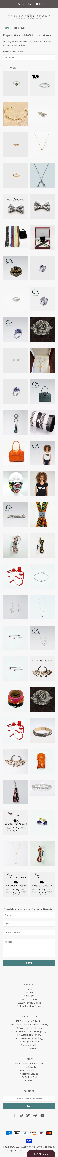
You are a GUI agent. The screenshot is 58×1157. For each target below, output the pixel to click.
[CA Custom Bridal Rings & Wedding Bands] (42, 299)
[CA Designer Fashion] (42, 453)
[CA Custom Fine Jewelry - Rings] (15, 391)
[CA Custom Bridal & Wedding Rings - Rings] (15, 299)
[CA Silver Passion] (15, 668)
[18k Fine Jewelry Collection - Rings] (15, 175)
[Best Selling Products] (42, 175)
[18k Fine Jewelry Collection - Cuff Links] (42, 114)
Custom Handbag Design (29, 1006)
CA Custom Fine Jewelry (29, 1034)
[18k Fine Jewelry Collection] (42, 83)
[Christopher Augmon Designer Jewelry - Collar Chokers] (15, 761)
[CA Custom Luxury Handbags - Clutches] (42, 422)
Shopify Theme (44, 1146)
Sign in (21, 3)
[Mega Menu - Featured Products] (15, 853)
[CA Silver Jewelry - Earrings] (15, 607)
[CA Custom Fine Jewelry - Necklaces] (42, 360)
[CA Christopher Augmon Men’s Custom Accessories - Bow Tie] (42, 206)
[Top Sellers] (42, 884)
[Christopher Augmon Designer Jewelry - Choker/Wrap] (42, 730)
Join (30, 3)
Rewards (29, 992)
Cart (42, 3)
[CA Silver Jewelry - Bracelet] (42, 576)
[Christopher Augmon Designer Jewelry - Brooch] (42, 699)
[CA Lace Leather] (42, 545)
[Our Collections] (15, 884)
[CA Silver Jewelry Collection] (42, 638)
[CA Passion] (15, 576)
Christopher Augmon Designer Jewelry (29, 1024)
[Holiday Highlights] (42, 822)
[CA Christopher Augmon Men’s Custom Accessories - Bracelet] (15, 236)
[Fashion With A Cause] (42, 788)
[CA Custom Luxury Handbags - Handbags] (15, 453)
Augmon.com (28, 1146)
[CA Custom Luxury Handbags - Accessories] (15, 422)
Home (6, 28)
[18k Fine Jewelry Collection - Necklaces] (42, 144)
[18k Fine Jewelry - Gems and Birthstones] (15, 83)
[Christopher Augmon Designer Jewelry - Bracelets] (15, 699)
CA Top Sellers (29, 1048)
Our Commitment (29, 1070)
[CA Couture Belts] (15, 268)
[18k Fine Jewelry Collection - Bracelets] (15, 114)
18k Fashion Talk (29, 1077)
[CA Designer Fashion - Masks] (15, 483)
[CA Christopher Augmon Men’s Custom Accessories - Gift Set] (42, 237)
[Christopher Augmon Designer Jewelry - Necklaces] (15, 792)
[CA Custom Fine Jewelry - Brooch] (42, 329)
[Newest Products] (42, 853)
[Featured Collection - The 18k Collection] (15, 822)
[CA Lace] (15, 514)
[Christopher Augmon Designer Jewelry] (42, 668)
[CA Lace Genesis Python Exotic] (15, 545)
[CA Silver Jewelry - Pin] (15, 638)
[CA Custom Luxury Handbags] (42, 391)
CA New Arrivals (29, 1045)
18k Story (29, 995)
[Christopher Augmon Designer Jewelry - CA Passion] (15, 730)
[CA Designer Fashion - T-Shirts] (42, 483)
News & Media (29, 1066)
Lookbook (29, 1080)
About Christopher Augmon (29, 1063)
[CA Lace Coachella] (42, 514)
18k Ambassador (29, 999)
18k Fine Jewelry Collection (29, 1021)
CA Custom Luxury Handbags (29, 1038)
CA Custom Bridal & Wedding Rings (29, 1031)
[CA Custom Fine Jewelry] (15, 329)
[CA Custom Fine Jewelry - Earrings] (15, 360)
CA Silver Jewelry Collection (29, 1028)
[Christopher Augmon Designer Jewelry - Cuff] (42, 761)
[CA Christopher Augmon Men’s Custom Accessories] (15, 206)
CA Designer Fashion (29, 1041)
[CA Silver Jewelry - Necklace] (42, 607)
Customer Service (29, 1073)
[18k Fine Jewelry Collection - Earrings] (15, 144)
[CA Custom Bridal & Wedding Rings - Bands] (42, 268)
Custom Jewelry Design (29, 1002)
